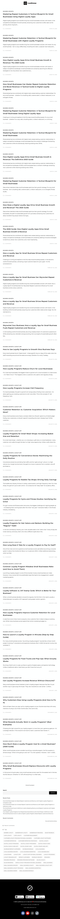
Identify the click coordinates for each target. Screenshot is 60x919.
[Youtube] (28, 913)
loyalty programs (49, 854)
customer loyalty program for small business (18, 838)
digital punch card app (11, 846)
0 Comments (8, 28)
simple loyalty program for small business (28, 862)
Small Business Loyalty (27, 865)
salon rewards (8, 862)
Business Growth (8, 11)
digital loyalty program (11, 843)
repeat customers (24, 857)
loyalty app (17, 854)
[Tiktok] (37, 913)
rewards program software (25, 860)
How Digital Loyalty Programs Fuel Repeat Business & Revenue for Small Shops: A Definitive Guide (28, 811)
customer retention (10, 840)
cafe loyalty (7, 835)
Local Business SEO (43, 851)
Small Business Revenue (26, 870)
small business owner (10, 870)
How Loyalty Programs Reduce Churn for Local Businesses (27, 369)
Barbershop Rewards (36, 832)
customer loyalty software (42, 838)
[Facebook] (23, 913)
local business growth (11, 851)
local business (40, 849)
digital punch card (44, 843)
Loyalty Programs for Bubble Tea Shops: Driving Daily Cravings (29, 480)
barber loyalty (8, 832)
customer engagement (30, 835)
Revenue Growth (37, 857)
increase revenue (28, 849)
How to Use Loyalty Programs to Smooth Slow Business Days (29, 349)
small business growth (11, 865)
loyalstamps (7, 854)
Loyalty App (18, 346)
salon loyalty (41, 860)
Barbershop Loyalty (21, 832)
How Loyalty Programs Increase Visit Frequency (23, 388)
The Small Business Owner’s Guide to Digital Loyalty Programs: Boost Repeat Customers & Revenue (28, 813)
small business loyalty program (13, 868)
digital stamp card (26, 846)
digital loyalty (43, 840)
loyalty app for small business (32, 854)
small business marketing (33, 868)
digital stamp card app (41, 846)
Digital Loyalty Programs (28, 843)
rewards (47, 857)
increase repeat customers (12, 849)
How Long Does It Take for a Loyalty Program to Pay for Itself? (29, 545)
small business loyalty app (44, 865)
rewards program (9, 860)
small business (48, 862)
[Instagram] (32, 913)
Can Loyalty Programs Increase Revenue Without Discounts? (29, 681)
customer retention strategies (28, 840)
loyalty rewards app (10, 857)
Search (5, 790)
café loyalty (17, 835)
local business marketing (28, 851)
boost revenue (49, 832)
